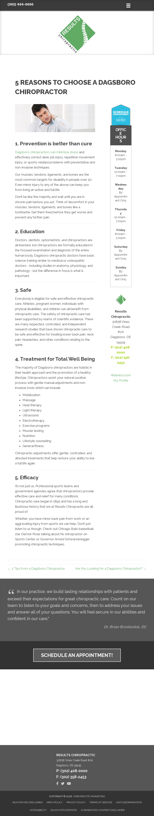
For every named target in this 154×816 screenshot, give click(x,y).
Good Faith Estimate (64, 810)
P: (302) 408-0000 (72, 771)
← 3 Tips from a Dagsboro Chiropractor (36, 568)
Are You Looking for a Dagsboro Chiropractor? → (110, 568)
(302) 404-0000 (20, 4)
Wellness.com (121, 375)
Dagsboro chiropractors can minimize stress (46, 152)
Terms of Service (101, 802)
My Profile (120, 380)
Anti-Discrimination (129, 802)
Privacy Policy (76, 802)
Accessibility (38, 810)
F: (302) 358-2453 (71, 777)
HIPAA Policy (55, 802)
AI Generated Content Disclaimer (103, 810)
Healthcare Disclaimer (27, 802)
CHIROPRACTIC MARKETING (89, 796)
